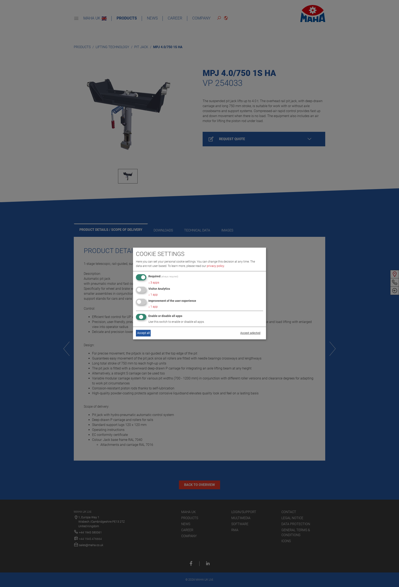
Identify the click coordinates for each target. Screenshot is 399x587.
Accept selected (250, 333)
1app (153, 294)
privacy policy (215, 266)
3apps (153, 282)
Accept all (143, 333)
